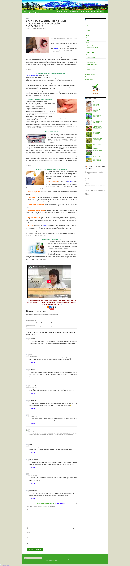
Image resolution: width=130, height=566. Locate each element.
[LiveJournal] (55, 307)
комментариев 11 (42, 28)
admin (34, 28)
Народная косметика (89, 76)
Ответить (33, 348)
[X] (53, 307)
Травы (87, 25)
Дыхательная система (91, 49)
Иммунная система (90, 57)
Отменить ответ (76, 503)
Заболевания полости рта (51, 314)
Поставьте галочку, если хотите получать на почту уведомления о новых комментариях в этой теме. (52, 528)
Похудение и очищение (90, 74)
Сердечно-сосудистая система (93, 45)
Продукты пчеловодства (90, 71)
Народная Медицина (32, 12)
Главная (59, 11)
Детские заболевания (39, 314)
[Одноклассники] (48, 307)
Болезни (28, 18)
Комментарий (30, 509)
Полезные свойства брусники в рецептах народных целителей (41, 321)
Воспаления (30, 314)
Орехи (87, 37)
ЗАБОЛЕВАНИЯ (74, 11)
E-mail (29, 537)
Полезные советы (89, 79)
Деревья (88, 30)
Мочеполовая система (91, 59)
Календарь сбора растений (87, 11)
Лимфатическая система (91, 64)
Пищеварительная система (92, 47)
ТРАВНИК (66, 11)
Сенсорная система (90, 69)
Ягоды (87, 40)
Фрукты (87, 35)
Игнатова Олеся (60, 503)
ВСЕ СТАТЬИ (100, 11)
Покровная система (90, 62)
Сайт (28, 543)
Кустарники (88, 28)
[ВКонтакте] (50, 307)
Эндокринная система (91, 67)
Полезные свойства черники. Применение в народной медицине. (41, 326)
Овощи (87, 32)
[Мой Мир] (51, 307)
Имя (28, 532)
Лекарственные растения (90, 23)
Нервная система (90, 52)
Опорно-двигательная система (93, 54)
